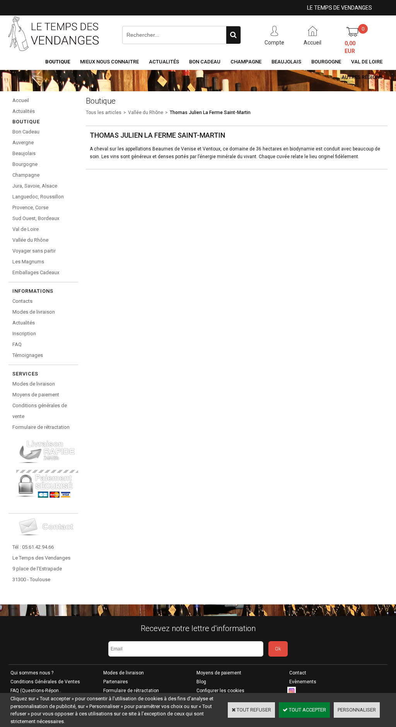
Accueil (20, 100)
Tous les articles (103, 112)
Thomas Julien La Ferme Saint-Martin (210, 112)
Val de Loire (366, 62)
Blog (201, 681)
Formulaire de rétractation (41, 427)
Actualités (164, 62)
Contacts (22, 301)
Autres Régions (361, 77)
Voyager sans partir (34, 251)
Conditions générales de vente (39, 411)
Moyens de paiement (35, 395)
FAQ (17, 344)
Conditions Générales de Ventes (45, 681)
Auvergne (23, 142)
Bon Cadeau (204, 62)
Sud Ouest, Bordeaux (35, 218)
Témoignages (27, 355)
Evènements (302, 681)
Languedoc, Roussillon (38, 197)
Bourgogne (326, 62)
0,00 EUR (350, 47)
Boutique (57, 62)
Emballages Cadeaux (35, 272)
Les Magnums (28, 262)
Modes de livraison (33, 312)
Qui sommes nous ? (31, 673)
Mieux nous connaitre (109, 62)
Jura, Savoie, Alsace (34, 186)
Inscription (24, 333)
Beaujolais (286, 62)
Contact (297, 673)
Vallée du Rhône (30, 240)
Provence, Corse (30, 207)
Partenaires (115, 681)
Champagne (245, 62)
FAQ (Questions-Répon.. (35, 690)
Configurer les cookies (220, 690)
